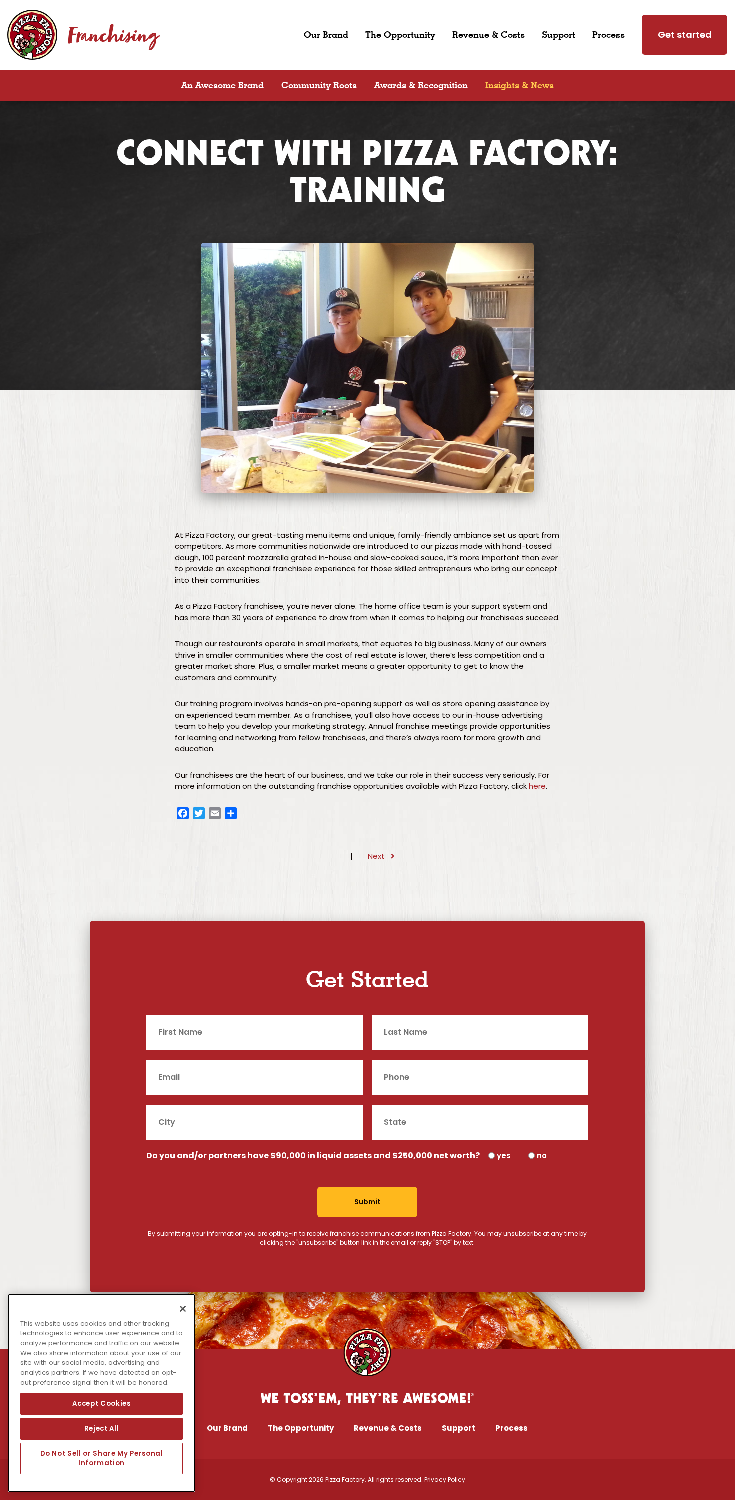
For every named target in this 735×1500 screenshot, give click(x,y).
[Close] (183, 1309)
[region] (102, 1393)
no (542, 1155)
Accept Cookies (101, 1403)
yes (504, 1155)
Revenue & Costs (488, 34)
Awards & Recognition (421, 84)
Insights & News (520, 84)
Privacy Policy (445, 1479)
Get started (685, 34)
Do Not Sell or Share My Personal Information (102, 1458)
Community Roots (319, 84)
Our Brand (326, 34)
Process (608, 34)
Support (559, 34)
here (537, 786)
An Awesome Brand (223, 84)
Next (376, 856)
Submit (367, 1202)
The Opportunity (401, 34)
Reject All (102, 1428)
